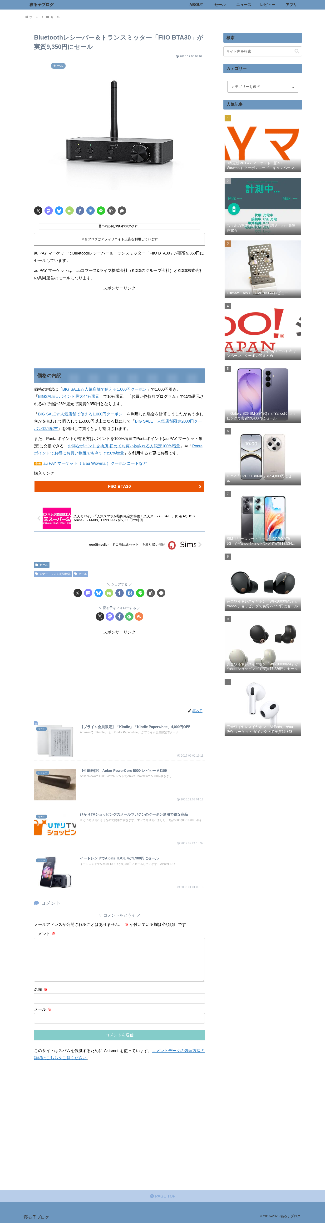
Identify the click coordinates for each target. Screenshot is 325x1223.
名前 (40, 989)
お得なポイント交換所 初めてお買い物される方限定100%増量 (124, 446)
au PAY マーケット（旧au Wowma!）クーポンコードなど (95, 463)
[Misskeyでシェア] (69, 210)
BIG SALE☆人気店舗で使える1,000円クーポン (104, 389)
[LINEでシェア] (101, 210)
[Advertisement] (119, 325)
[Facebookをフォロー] (119, 616)
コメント (44, 934)
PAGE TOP (164, 1196)
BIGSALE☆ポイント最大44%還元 (68, 396)
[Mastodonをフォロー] (110, 616)
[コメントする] (122, 210)
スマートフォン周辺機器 (55, 574)
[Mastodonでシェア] (48, 210)
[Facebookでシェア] (80, 210)
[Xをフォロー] (100, 616)
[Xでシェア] (38, 210)
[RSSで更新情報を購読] (139, 616)
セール (43, 564)
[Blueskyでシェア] (59, 210)
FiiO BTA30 (119, 486)
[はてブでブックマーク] (90, 210)
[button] (111, 210)
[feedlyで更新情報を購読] (129, 616)
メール (42, 1009)
